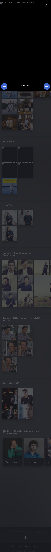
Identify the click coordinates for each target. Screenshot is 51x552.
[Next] (47, 86)
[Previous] (4, 86)
